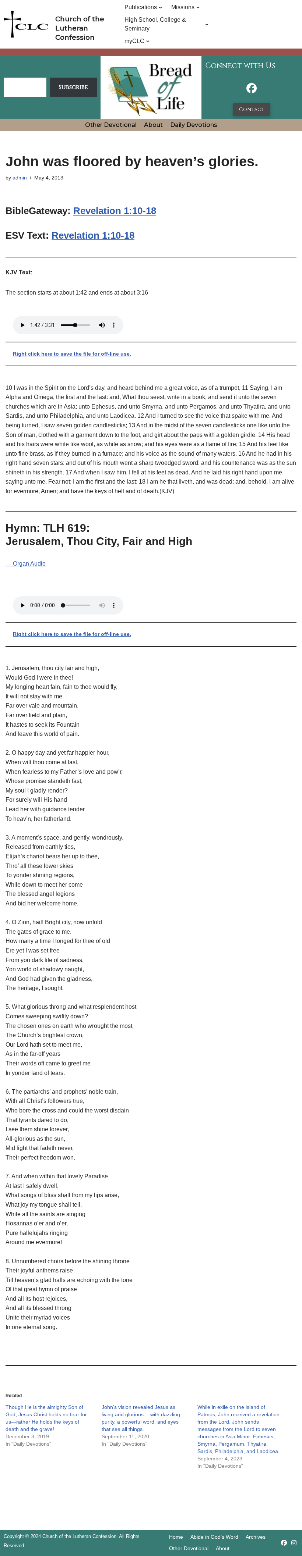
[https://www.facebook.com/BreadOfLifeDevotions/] (251, 90)
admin (20, 178)
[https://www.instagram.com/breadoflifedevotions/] (293, 1543)
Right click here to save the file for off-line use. (72, 354)
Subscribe (73, 87)
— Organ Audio (26, 563)
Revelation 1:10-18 (114, 210)
